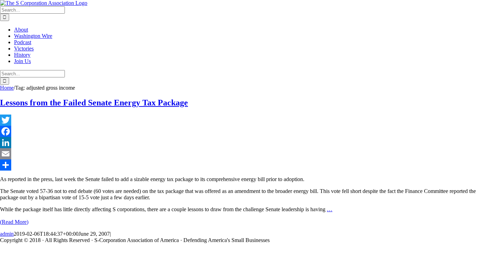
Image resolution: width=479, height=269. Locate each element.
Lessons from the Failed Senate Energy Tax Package (94, 102)
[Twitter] (239, 120)
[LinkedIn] (239, 142)
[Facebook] (239, 131)
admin (7, 234)
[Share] (239, 165)
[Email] (239, 153)
